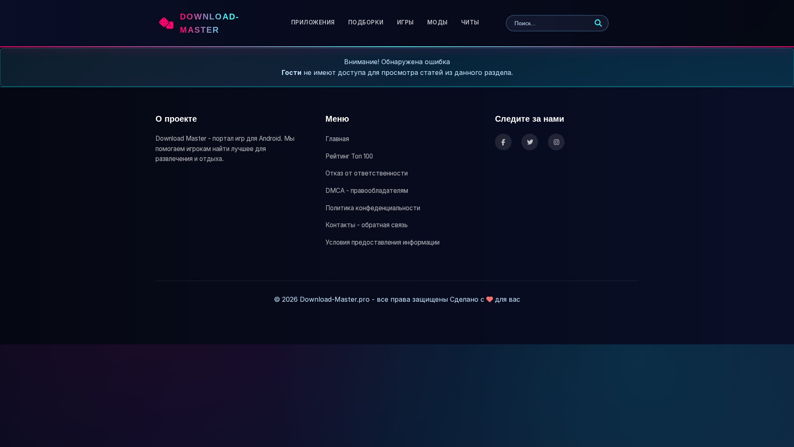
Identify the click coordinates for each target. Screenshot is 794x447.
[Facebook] (503, 142)
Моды (437, 22)
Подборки (366, 22)
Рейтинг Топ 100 (349, 156)
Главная (337, 139)
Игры (405, 22)
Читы (470, 22)
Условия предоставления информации (382, 242)
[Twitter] (529, 142)
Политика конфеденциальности (372, 208)
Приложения (313, 22)
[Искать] (598, 23)
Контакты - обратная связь (366, 225)
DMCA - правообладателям (366, 191)
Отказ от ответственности (366, 173)
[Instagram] (556, 142)
